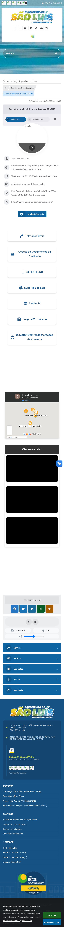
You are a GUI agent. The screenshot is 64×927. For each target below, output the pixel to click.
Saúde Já (34, 303)
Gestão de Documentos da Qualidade (34, 254)
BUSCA (11, 53)
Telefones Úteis (34, 236)
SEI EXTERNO (34, 271)
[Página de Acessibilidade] (46, 28)
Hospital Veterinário (35, 319)
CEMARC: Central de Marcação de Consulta (34, 337)
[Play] (29, 622)
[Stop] (35, 622)
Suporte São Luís (34, 287)
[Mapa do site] (41, 28)
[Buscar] (56, 53)
